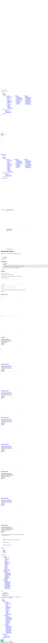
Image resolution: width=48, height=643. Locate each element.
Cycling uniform (28, 163)
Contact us (4, 552)
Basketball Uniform (28, 98)
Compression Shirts (19, 99)
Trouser (8, 106)
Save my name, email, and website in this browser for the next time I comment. (14, 289)
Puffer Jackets (9, 102)
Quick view (3, 344)
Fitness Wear (16, 95)
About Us (4, 550)
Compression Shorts (19, 163)
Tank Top (17, 104)
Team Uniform (26, 95)
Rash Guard (18, 103)
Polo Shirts (9, 101)
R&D (6, 174)
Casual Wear (8, 159)
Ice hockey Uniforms (29, 101)
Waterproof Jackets (10, 108)
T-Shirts (8, 105)
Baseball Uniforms (28, 97)
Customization (8, 110)
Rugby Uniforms (28, 102)
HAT (8, 99)
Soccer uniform (28, 103)
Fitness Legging (18, 101)
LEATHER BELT (10, 164)
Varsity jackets (9, 107)
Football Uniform (28, 100)
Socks (8, 103)
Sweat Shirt (9, 104)
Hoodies (8, 100)
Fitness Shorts (18, 102)
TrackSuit (8, 169)
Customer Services (8, 112)
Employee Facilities (8, 111)
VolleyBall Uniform (28, 104)
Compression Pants (19, 98)
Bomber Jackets (9, 96)
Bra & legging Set (19, 97)
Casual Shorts (9, 98)
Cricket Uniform (28, 99)
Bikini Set (17, 96)
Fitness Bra (18, 100)
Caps (8, 97)
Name (2, 286)
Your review (3, 284)
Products (4, 551)
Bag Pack (27, 96)
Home (2, 209)
